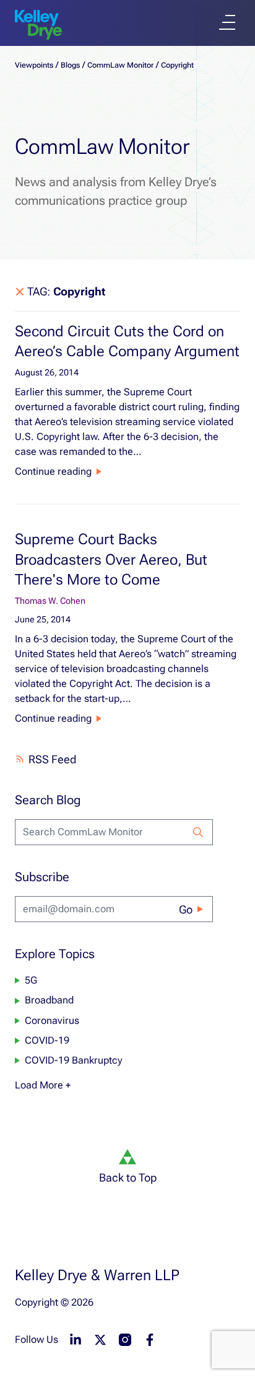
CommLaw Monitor (120, 65)
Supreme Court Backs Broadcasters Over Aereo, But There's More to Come (111, 559)
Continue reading (53, 471)
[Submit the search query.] (198, 832)
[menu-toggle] (227, 22)
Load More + (43, 1085)
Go (185, 909)
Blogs (70, 65)
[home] (38, 25)
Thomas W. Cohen (50, 601)
